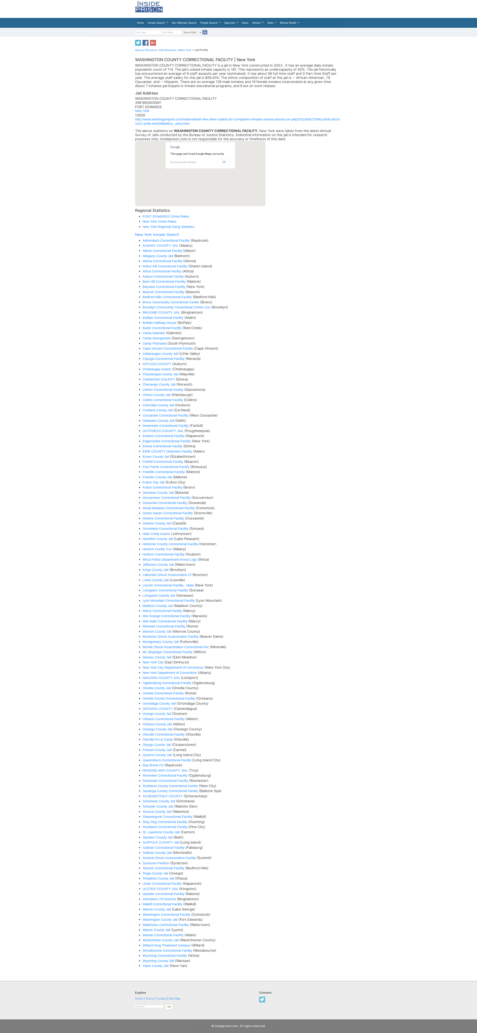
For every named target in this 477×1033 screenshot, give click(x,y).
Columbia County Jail (159, 405)
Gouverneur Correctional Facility (167, 498)
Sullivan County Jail (158, 853)
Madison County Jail (158, 606)
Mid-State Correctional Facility (165, 621)
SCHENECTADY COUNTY (163, 796)
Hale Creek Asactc (157, 534)
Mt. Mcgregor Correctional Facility (168, 652)
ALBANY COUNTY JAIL (161, 245)
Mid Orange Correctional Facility (167, 616)
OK (224, 162)
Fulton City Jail (154, 482)
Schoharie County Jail (159, 801)
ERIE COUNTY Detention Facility (168, 451)
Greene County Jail (157, 523)
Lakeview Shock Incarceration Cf (167, 575)
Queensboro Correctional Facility (167, 760)
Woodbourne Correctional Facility (168, 950)
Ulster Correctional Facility (163, 884)
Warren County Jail (157, 909)
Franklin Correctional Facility (164, 472)
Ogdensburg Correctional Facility (167, 683)
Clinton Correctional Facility (163, 390)
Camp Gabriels (154, 333)
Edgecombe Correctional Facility (167, 441)
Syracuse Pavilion (156, 863)
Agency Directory (146, 49)
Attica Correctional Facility (162, 271)
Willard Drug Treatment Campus (167, 945)
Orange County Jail (157, 714)
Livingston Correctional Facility (166, 590)
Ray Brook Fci (154, 765)
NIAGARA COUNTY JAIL (162, 678)
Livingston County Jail (159, 595)
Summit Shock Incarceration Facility (170, 858)
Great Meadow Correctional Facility (169, 508)
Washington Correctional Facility (167, 914)
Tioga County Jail (156, 873)
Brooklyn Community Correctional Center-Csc (177, 307)
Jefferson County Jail (159, 564)
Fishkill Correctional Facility (163, 462)
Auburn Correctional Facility (164, 276)
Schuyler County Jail (158, 806)
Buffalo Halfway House (160, 323)
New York (185, 49)
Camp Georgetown (157, 338)
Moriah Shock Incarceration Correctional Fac (176, 647)
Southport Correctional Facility (165, 827)
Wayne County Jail (157, 930)
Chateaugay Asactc (157, 369)
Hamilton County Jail (158, 539)
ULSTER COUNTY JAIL (161, 889)
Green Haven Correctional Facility (168, 513)
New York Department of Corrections (170, 673)
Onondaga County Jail (160, 703)
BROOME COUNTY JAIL (162, 312)
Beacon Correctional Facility (164, 292)
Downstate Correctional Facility (166, 426)
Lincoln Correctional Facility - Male (169, 585)
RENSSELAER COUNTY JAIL (166, 770)
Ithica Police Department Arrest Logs (170, 559)
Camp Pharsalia (155, 343)
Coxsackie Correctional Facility (166, 415)
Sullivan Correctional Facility (164, 848)
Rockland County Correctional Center (171, 786)
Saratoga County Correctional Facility (171, 791)
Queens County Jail (158, 755)
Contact (161, 998)
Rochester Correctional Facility (166, 781)
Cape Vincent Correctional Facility (168, 348)
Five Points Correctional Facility (166, 467)
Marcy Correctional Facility (163, 611)
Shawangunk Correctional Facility (168, 817)
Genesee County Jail (159, 492)
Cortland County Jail (158, 410)
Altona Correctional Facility (163, 261)
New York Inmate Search (157, 234)
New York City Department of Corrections (174, 667)
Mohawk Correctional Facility (164, 626)
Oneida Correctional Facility (164, 693)
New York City (153, 662)
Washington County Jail (161, 919)
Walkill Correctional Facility (163, 904)
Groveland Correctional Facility (166, 528)
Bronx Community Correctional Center (171, 302)
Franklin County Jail (158, 477)
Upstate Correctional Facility (164, 894)
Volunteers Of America (160, 899)
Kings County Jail (156, 570)
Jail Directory (168, 49)
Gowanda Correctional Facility (165, 503)
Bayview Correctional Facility (164, 287)
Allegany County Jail (158, 256)
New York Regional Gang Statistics (168, 227)
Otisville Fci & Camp (158, 739)
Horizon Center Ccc (158, 549)
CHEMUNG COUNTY (159, 379)
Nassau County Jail (157, 657)
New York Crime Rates (159, 221)
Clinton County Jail (157, 395)
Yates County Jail (156, 966)
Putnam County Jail (158, 750)
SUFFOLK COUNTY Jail (161, 842)
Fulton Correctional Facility (163, 487)
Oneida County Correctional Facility (169, 698)
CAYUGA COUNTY (157, 364)
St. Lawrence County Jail (162, 832)
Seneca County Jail (157, 812)
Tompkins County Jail (159, 878)
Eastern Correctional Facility (164, 436)
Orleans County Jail (158, 724)
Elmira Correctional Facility (163, 446)
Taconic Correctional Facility (164, 868)
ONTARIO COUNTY (158, 709)
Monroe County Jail (157, 631)
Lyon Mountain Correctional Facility (169, 600)
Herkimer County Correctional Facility (171, 544)
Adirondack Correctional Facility (167, 240)
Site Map (174, 998)
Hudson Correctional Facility (164, 554)
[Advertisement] (256, 8)
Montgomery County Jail (161, 642)
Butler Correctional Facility (163, 328)
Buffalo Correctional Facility (163, 318)
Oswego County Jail (158, 729)
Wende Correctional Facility (163, 935)
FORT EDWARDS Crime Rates (166, 216)
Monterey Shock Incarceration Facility (171, 636)
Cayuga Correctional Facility (164, 359)
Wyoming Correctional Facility (165, 955)
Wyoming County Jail (159, 961)
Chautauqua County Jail (161, 374)
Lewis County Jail (156, 580)
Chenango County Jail (159, 384)
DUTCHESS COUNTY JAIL (163, 431)
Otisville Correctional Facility (164, 734)
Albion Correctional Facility (163, 251)
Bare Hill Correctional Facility (165, 281)
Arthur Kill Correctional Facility (165, 266)
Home (139, 998)
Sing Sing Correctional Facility (165, 822)
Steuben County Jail (158, 837)
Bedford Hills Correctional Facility (168, 297)
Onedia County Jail (157, 688)
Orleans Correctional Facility (164, 719)
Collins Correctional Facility (163, 400)
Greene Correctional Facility (164, 518)
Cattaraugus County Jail (161, 354)
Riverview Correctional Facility (165, 775)
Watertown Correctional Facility (166, 925)
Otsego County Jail (157, 745)
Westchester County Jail (161, 940)
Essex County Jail (156, 457)
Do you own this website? (183, 162)
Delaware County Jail (159, 421)
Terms (150, 998)
